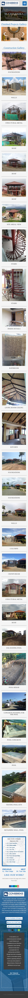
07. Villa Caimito (11, 853)
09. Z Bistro (10, 857)
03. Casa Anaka (11, 845)
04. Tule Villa (10, 849)
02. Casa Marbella (12, 843)
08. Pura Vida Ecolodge (13, 855)
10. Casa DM (10, 860)
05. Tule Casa (11, 847)
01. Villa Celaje (11, 862)
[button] (25, 3)
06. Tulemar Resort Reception (15, 851)
